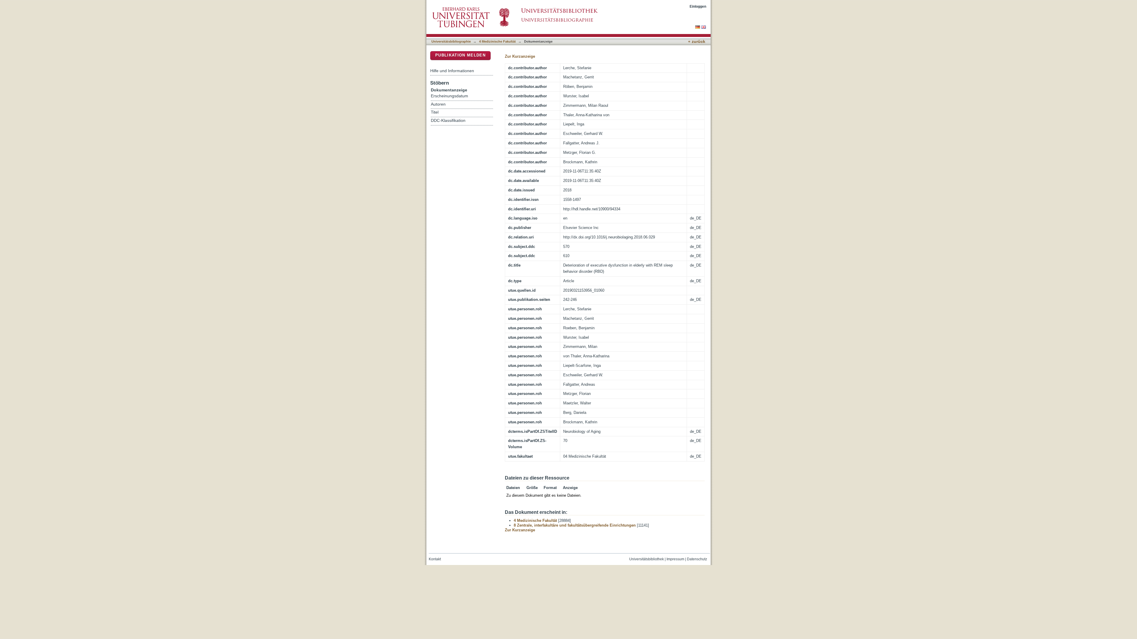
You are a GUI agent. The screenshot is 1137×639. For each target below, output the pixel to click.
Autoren (438, 104)
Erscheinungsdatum (449, 96)
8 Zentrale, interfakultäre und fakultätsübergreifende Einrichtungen (575, 525)
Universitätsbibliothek (646, 559)
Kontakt (435, 559)
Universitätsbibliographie (451, 41)
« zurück (696, 41)
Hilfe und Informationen (452, 70)
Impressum (675, 559)
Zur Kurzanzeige (520, 56)
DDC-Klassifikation (448, 120)
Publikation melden (460, 55)
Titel (435, 112)
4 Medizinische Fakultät (497, 41)
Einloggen (698, 6)
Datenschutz (697, 559)
